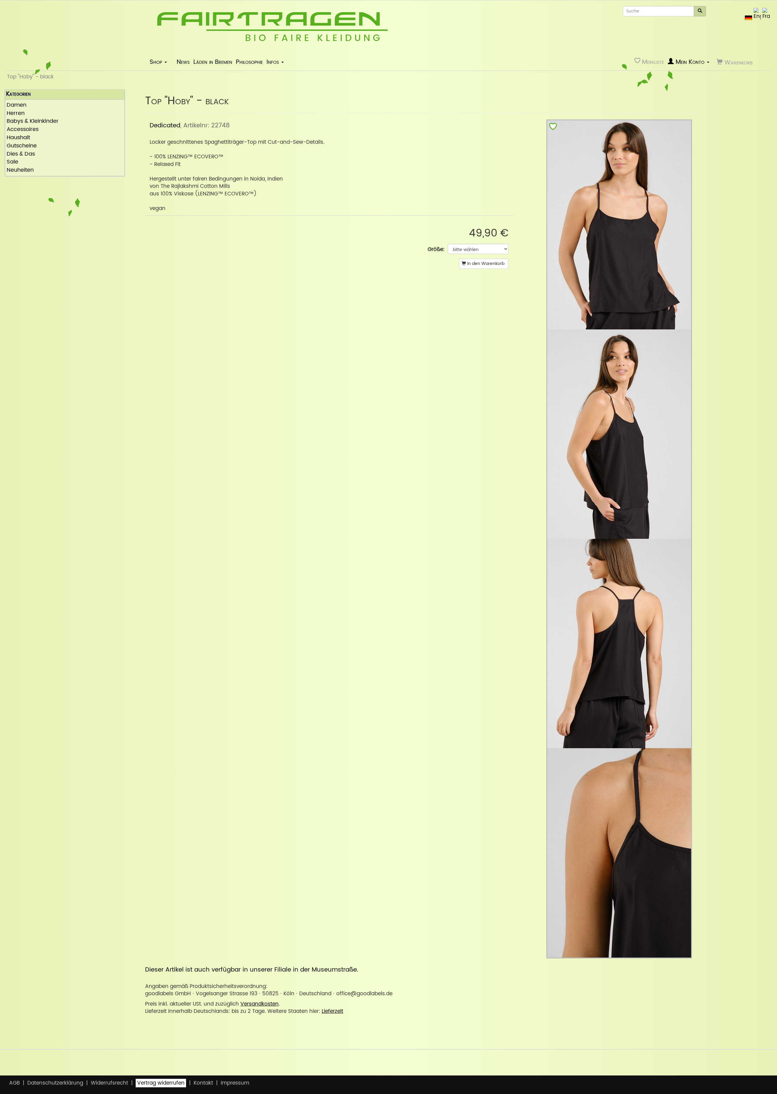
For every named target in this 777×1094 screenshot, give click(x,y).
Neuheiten (20, 170)
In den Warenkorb (485, 263)
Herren (16, 113)
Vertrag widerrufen (161, 1083)
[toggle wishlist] (553, 127)
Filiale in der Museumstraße (315, 970)
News (183, 62)
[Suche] (700, 11)
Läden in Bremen (212, 62)
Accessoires (23, 130)
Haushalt (18, 138)
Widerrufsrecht (109, 1083)
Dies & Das (21, 154)
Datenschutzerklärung (55, 1083)
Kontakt (203, 1083)
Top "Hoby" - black (30, 77)
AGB (14, 1083)
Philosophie (249, 62)
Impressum (235, 1083)
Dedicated (165, 125)
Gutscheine (22, 146)
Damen (16, 105)
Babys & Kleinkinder (33, 121)
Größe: (436, 249)
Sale (12, 162)
